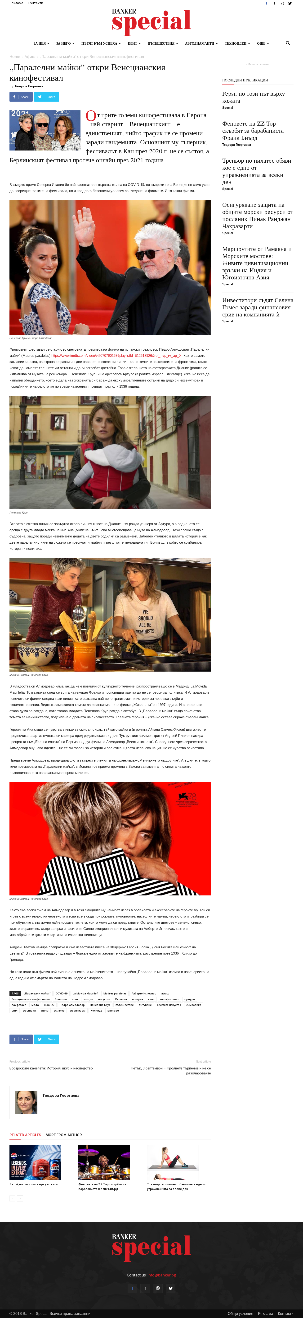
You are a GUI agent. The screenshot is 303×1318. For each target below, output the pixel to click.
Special (227, 107)
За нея (40, 43)
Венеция (61, 999)
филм (45, 1010)
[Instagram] (282, 3)
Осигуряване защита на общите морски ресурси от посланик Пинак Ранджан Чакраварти (257, 215)
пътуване (145, 1005)
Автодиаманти (199, 43)
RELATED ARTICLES (25, 1135)
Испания (121, 999)
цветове (113, 1010)
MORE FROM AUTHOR (64, 1135)
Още (261, 43)
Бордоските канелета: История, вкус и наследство (51, 1068)
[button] (288, 43)
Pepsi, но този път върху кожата (33, 1184)
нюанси (49, 1005)
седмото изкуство (169, 1005)
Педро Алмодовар (72, 1005)
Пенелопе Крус (100, 1005)
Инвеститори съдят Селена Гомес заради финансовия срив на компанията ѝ (258, 307)
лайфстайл (19, 1005)
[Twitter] (290, 3)
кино (151, 999)
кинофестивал (169, 999)
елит (75, 999)
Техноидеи (235, 43)
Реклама (16, 3)
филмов (59, 1010)
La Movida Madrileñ (85, 993)
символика (193, 1005)
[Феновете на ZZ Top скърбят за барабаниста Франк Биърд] (110, 1162)
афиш (165, 993)
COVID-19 (61, 993)
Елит (132, 43)
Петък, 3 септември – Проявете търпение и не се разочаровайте (171, 1070)
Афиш (30, 56)
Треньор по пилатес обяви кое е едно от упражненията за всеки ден (256, 171)
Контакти (35, 3)
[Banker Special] (151, 22)
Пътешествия (161, 43)
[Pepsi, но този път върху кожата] (41, 1162)
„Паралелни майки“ (37, 993)
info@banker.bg (161, 1275)
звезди (88, 999)
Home (14, 56)
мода (35, 1005)
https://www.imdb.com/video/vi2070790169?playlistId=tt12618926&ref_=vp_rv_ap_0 (116, 355)
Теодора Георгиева (29, 86)
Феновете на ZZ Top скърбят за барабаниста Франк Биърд (253, 130)
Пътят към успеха (99, 43)
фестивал (29, 1010)
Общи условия (240, 1314)
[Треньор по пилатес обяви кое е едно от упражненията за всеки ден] (179, 1162)
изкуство (104, 999)
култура (189, 999)
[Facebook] (266, 3)
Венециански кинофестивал (31, 999)
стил (15, 1010)
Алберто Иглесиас (144, 993)
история (137, 999)
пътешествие (125, 1005)
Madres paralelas (114, 993)
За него (63, 43)
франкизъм (77, 1010)
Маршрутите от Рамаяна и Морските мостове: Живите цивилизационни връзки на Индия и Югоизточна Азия (257, 263)
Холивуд (96, 1010)
